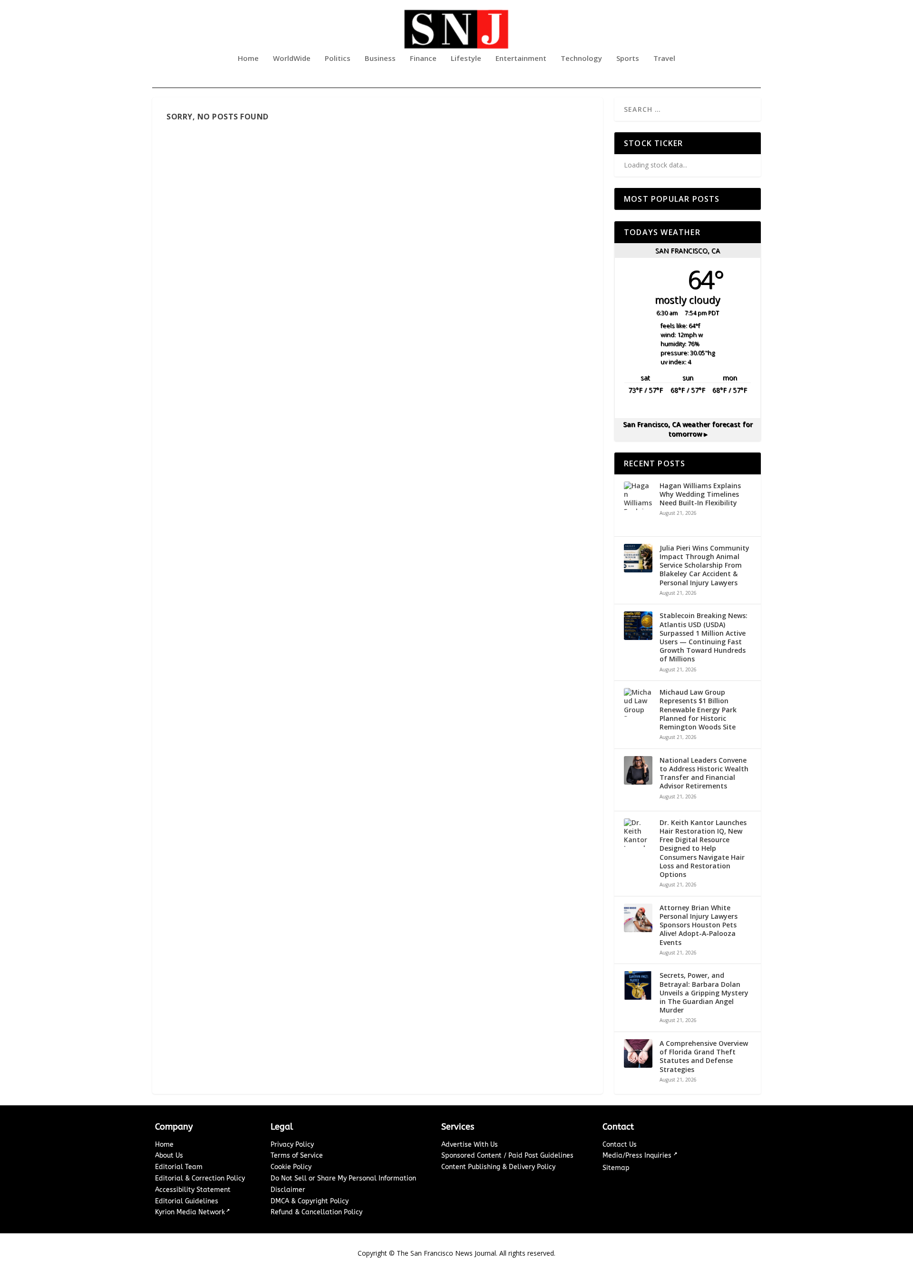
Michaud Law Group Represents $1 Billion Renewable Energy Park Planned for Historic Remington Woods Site (698, 709)
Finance (423, 58)
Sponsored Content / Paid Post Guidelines (507, 1155)
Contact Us (619, 1145)
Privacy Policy (292, 1145)
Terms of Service (297, 1155)
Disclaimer (288, 1190)
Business (380, 58)
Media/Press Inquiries (637, 1155)
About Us (169, 1155)
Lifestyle (466, 58)
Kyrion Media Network (190, 1212)
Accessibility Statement (193, 1190)
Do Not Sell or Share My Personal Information (343, 1178)
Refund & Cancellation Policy (316, 1212)
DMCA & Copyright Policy (310, 1201)
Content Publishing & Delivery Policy (498, 1167)
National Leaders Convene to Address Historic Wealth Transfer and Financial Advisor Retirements (704, 773)
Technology (581, 58)
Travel (664, 58)
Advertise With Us (469, 1145)
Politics (337, 58)
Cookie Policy (291, 1167)
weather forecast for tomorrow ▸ (688, 429)
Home (248, 58)
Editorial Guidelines (186, 1201)
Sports (627, 58)
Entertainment (520, 58)
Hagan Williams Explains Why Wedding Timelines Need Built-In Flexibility (700, 494)
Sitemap (616, 1168)
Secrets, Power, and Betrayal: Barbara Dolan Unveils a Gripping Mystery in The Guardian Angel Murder (704, 992)
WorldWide (292, 58)
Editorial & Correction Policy (200, 1178)
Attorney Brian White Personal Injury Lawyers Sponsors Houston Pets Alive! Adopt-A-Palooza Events (699, 925)
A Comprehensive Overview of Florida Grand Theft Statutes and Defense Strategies (704, 1056)
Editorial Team (179, 1167)
